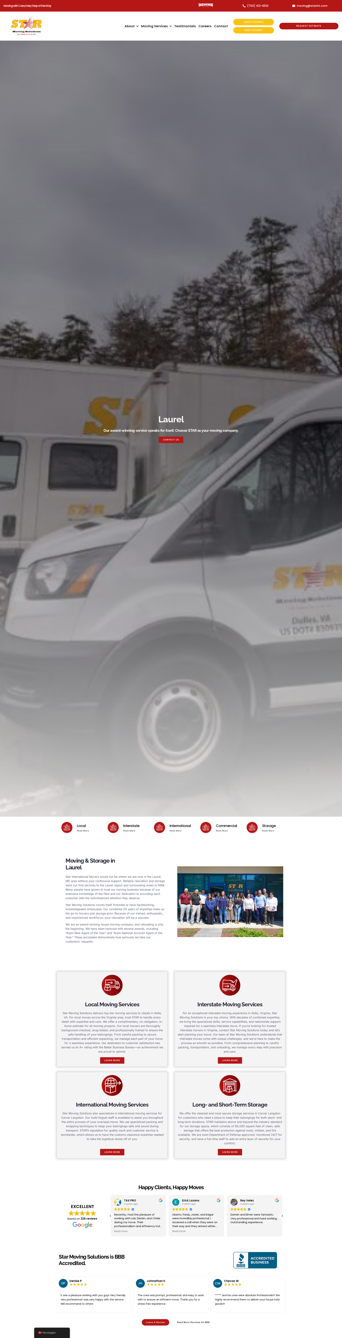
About (130, 26)
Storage (269, 825)
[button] (282, 1216)
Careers (204, 26)
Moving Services (154, 26)
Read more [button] (121, 1231)
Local (81, 825)
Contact (221, 26)
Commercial (226, 825)
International (180, 825)
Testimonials (185, 26)
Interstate (131, 825)
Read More (83, 830)
